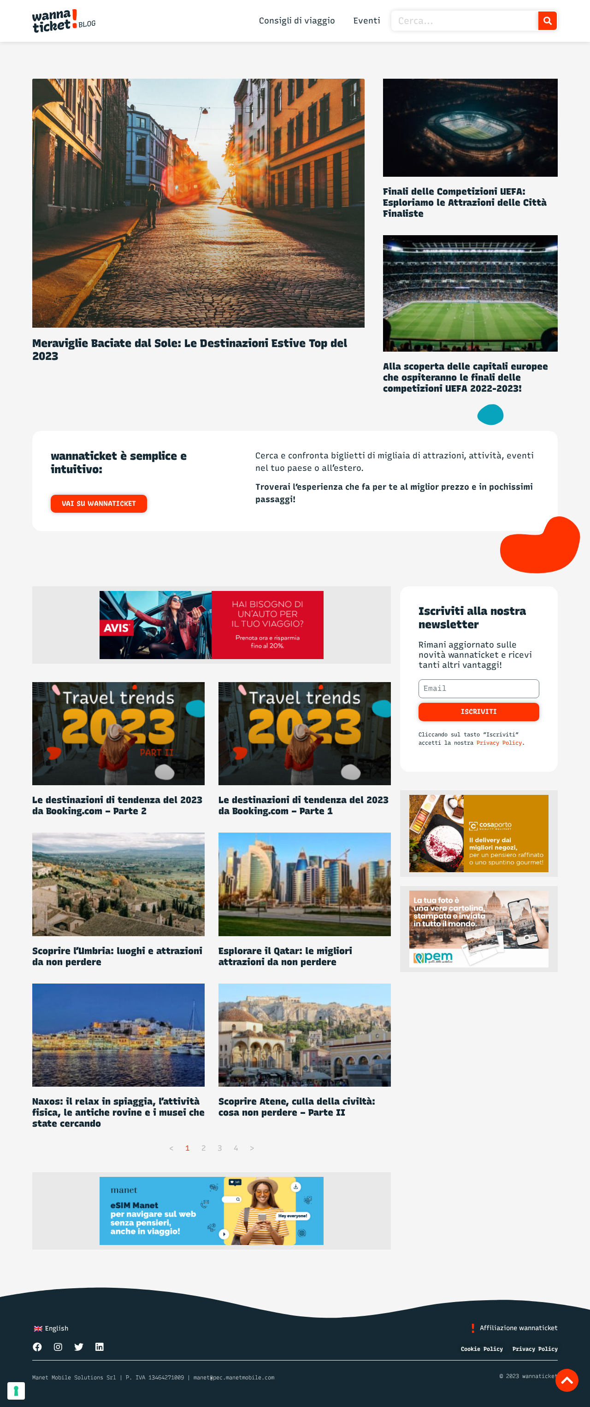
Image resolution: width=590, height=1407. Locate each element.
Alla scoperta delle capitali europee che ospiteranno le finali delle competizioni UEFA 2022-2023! (465, 377)
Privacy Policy (499, 743)
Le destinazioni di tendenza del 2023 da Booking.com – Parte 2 (117, 805)
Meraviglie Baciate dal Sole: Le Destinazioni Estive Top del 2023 (189, 349)
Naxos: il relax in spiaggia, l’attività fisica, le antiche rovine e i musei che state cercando (118, 1112)
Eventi (367, 21)
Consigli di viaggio (297, 21)
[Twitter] (79, 1347)
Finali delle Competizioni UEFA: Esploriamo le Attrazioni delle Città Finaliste (465, 202)
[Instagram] (58, 1347)
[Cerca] (547, 21)
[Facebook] (37, 1347)
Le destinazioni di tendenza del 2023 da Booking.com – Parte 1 (303, 805)
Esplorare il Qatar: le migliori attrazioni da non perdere (285, 956)
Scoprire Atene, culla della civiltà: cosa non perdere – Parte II (296, 1107)
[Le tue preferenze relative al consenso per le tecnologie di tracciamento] (16, 1391)
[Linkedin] (99, 1347)
